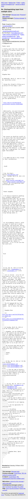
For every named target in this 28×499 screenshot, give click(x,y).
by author (20, 486)
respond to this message (17, 481)
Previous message (19, 18)
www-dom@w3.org (16, 38)
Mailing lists (12, 2)
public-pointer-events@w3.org (11, 34)
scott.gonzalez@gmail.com (10, 364)
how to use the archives (12, 488)
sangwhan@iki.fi (7, 26)
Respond (22, 14)
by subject (14, 486)
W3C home (4, 2)
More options (6, 16)
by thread (8, 486)
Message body (15, 14)
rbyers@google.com (17, 33)
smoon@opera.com (18, 385)
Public (18, 2)
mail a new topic (6, 483)
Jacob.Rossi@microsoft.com (11, 31)
